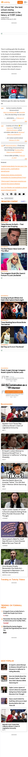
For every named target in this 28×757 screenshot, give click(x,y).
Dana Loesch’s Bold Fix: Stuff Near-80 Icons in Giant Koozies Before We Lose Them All (13, 541)
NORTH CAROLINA (9, 198)
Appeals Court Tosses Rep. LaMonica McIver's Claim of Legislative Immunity (12, 426)
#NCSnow (21, 132)
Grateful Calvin (6, 575)
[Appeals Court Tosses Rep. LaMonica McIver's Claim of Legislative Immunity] (14, 414)
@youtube (22, 112)
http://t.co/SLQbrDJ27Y (14, 134)
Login (20, 2)
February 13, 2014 (14, 140)
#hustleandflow (19, 150)
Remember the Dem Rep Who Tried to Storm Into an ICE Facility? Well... (14, 620)
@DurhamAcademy (12, 130)
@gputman (9, 128)
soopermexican (5, 17)
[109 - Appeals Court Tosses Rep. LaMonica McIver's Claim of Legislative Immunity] (14, 716)
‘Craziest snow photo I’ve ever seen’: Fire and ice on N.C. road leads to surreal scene (14, 169)
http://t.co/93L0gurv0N (9, 112)
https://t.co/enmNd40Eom (14, 152)
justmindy (5, 518)
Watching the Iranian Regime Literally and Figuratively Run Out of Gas (14, 628)
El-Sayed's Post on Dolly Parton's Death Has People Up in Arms (13, 612)
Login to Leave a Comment (14, 392)
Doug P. (4, 459)
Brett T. (4, 430)
